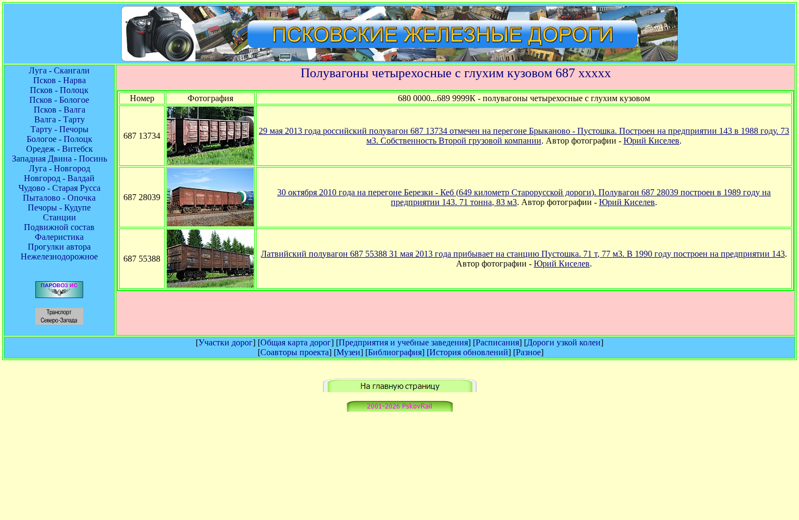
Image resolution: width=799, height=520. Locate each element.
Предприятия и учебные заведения (403, 342)
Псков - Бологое (59, 99)
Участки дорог (225, 342)
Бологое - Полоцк (59, 139)
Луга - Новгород (59, 168)
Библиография (395, 352)
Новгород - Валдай (59, 178)
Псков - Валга (59, 109)
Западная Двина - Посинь (59, 158)
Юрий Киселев (651, 140)
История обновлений (468, 352)
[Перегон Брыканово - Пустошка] (210, 161)
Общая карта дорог (295, 342)
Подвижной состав (59, 227)
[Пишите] (400, 408)
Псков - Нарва (59, 80)
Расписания (497, 342)
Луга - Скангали (59, 70)
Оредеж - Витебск (59, 148)
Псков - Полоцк (59, 90)
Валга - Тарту (59, 119)
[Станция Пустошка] (210, 284)
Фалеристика (59, 237)
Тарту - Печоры (59, 129)
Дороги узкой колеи (564, 342)
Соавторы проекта (294, 352)
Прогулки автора (59, 246)
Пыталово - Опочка (59, 197)
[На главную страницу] (400, 389)
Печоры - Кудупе (59, 207)
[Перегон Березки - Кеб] (210, 223)
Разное (528, 352)
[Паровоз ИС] (59, 295)
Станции (59, 217)
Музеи (348, 352)
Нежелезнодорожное (59, 256)
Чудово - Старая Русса (59, 188)
